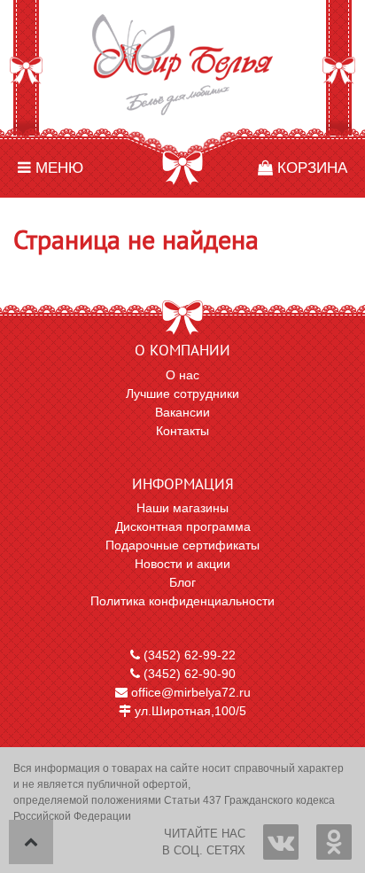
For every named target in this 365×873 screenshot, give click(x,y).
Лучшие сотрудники (182, 393)
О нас (182, 375)
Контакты (182, 431)
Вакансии (182, 412)
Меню (57, 168)
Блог (182, 582)
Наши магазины (182, 508)
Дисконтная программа (183, 526)
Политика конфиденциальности (182, 601)
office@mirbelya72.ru (189, 692)
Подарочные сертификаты (182, 545)
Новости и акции (182, 564)
